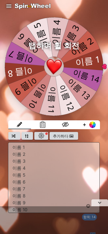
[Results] (42, 124)
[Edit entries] (19, 124)
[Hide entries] (65, 124)
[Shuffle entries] (14, 136)
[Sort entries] (27, 136)
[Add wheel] (88, 124)
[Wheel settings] (41, 136)
